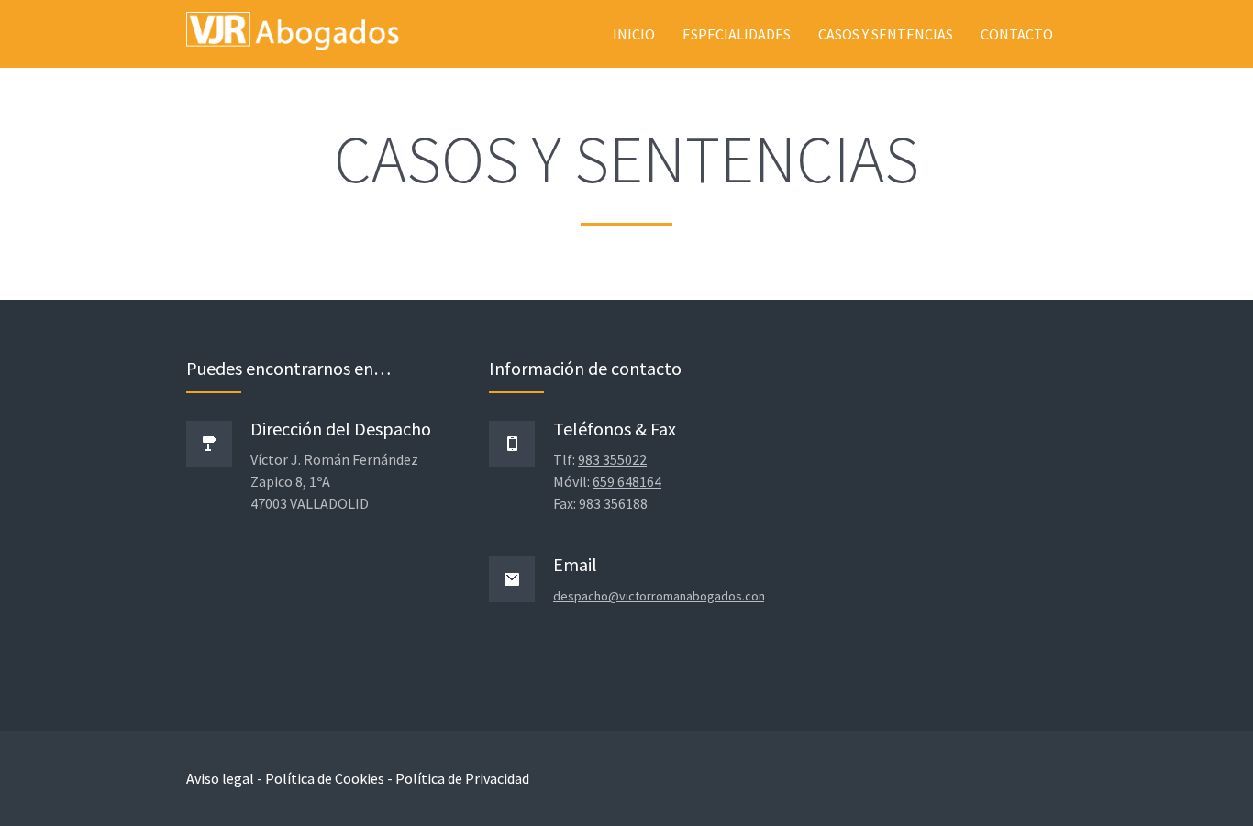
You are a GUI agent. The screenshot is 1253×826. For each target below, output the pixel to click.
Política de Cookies (324, 778)
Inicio (634, 34)
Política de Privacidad (462, 778)
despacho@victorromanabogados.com (661, 596)
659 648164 (627, 481)
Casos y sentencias (885, 34)
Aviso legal (220, 778)
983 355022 (612, 459)
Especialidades (736, 34)
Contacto (1017, 34)
